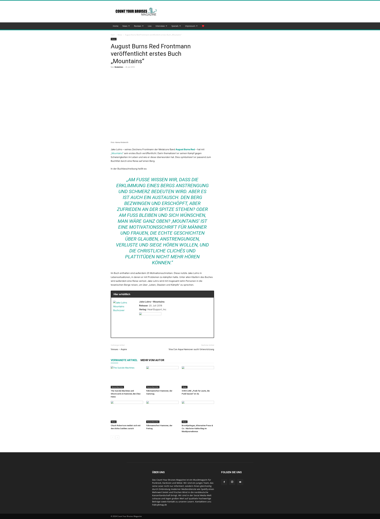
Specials (174, 26)
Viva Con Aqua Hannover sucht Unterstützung (191, 349)
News (124, 26)
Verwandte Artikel (124, 360)
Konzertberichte (117, 387)
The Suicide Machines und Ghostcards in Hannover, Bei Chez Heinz (126, 394)
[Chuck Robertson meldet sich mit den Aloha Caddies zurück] (127, 412)
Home (115, 26)
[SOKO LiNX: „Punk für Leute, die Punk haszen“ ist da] (198, 377)
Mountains (117, 153)
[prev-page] (112, 437)
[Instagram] (232, 482)
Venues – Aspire (119, 349)
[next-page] (117, 437)
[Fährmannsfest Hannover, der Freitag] (162, 412)
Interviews (160, 26)
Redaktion (119, 67)
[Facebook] (224, 482)
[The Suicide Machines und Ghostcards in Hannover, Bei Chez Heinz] (127, 377)
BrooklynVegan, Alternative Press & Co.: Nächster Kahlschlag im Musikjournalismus (197, 428)
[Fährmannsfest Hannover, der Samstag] (162, 377)
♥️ (203, 26)
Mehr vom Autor (152, 360)
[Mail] (240, 482)
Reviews (137, 26)
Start (113, 35)
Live (149, 26)
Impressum (190, 26)
